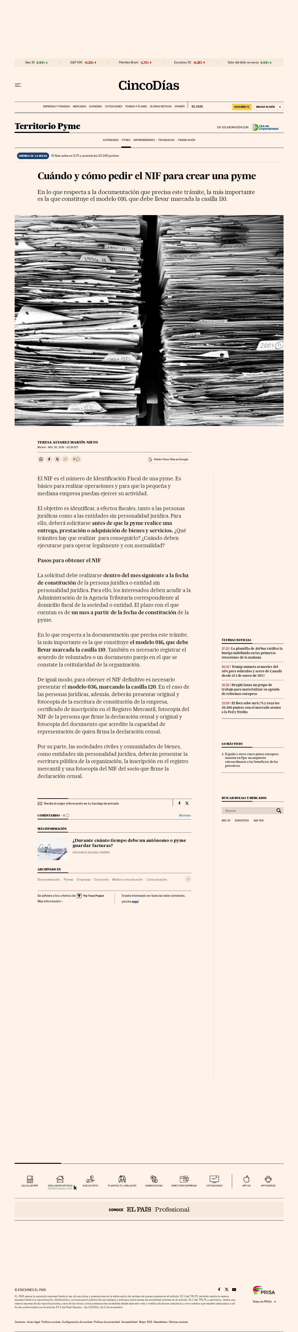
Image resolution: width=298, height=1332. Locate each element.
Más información (49, 901)
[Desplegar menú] (18, 85)
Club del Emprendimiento (266, 127)
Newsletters (160, 1322)
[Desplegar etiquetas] (188, 879)
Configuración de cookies (77, 1322)
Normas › (185, 815)
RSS (149, 1322)
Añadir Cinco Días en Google (171, 459)
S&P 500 (76, 62)
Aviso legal (33, 1322)
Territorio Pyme (47, 126)
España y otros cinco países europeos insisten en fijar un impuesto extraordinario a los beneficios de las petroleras (252, 760)
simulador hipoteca (60, 1185)
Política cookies (51, 1322)
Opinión (180, 106)
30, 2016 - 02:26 (63, 447)
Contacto (20, 1322)
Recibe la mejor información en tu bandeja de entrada (81, 803)
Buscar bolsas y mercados (244, 798)
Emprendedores (144, 140)
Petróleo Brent (128, 62)
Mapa (142, 1322)
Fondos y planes (136, 106)
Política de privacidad (107, 1322)
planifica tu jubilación (122, 1185)
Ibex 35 (30, 62)
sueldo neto (90, 1185)
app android (268, 1185)
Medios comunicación (127, 879)
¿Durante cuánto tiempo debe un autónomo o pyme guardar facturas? (129, 843)
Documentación (48, 879)
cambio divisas (154, 1185)
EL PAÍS (195, 105)
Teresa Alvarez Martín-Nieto (67, 442)
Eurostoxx (242, 820)
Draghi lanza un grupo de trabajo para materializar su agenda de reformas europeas (251, 689)
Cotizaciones (113, 106)
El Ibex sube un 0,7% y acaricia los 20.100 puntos (85, 155)
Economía (95, 106)
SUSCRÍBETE (242, 106)
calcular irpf (29, 1185)
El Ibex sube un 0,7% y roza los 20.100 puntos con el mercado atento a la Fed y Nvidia (251, 707)
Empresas (84, 879)
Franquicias (166, 140)
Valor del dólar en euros (243, 62)
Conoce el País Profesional (149, 1209)
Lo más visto (232, 744)
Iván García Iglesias (85, 852)
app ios (246, 1185)
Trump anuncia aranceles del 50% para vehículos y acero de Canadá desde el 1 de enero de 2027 (252, 671)
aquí (135, 901)
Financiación (186, 140)
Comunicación (157, 879)
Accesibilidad (129, 1322)
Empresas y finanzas (56, 106)
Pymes (126, 140)
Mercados (79, 106)
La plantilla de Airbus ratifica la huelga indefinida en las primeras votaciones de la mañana (252, 652)
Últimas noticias (161, 106)
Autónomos (111, 140)
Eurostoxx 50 (182, 62)
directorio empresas (184, 1185)
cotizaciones (215, 1185)
